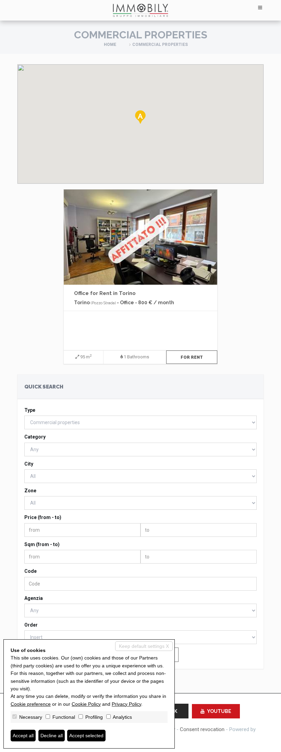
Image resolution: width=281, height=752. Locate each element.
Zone (30, 490)
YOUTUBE (219, 711)
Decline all (51, 735)
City (28, 464)
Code (30, 571)
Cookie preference (31, 704)
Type (29, 410)
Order (31, 625)
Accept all (23, 735)
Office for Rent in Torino (105, 293)
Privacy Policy (126, 704)
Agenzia (33, 598)
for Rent (192, 357)
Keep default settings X (144, 646)
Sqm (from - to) (42, 544)
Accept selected (86, 735)
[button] (140, 117)
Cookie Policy (86, 704)
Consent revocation (202, 729)
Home (110, 44)
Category (35, 437)
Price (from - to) (42, 517)
